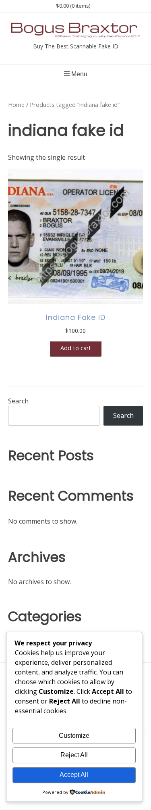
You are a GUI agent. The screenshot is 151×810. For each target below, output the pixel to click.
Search (18, 401)
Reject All (74, 755)
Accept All (74, 774)
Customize (74, 735)
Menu (78, 74)
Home (16, 104)
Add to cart (75, 348)
